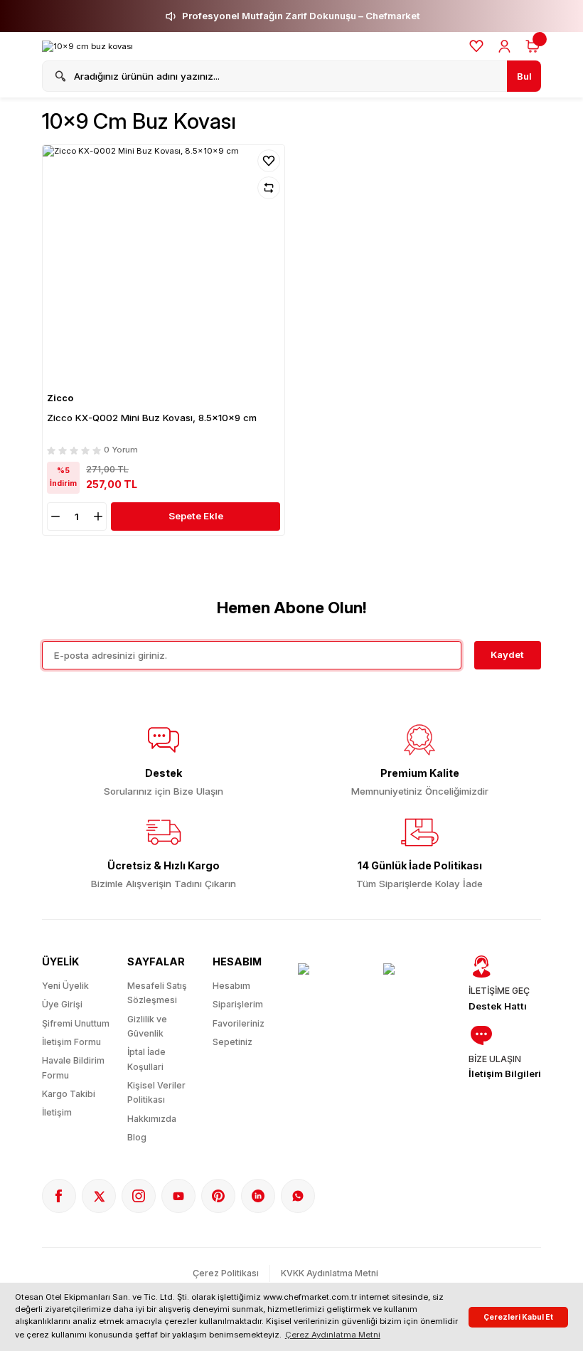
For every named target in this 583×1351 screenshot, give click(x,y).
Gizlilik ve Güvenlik (147, 1026)
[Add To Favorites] (268, 160)
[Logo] (87, 47)
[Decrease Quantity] (54, 516)
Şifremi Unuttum (75, 1023)
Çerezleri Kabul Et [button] (518, 1317)
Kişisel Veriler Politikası (156, 1092)
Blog (136, 1137)
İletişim (57, 1112)
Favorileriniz (238, 1023)
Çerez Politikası (226, 1273)
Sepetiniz (232, 1042)
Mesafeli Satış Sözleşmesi (157, 992)
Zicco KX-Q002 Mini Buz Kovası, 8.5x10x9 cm (152, 417)
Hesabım (231, 985)
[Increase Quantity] (99, 516)
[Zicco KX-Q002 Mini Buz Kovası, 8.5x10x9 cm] (163, 266)
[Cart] (532, 46)
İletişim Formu (71, 1042)
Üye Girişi (62, 1004)
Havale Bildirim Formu (73, 1067)
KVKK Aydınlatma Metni (329, 1273)
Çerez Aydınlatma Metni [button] (332, 1335)
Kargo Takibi (68, 1093)
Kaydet (507, 654)
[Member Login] (504, 46)
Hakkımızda (151, 1118)
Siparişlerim (238, 1004)
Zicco (60, 398)
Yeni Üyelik (65, 985)
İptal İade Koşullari (146, 1059)
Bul (524, 76)
